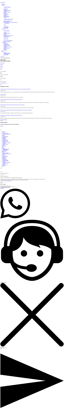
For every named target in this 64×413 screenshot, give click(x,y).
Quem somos (4, 4)
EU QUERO (2, 188)
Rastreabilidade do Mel (7, 53)
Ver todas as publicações (3, 119)
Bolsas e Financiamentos (7, 41)
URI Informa (4, 145)
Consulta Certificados (7, 45)
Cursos (3, 5)
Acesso (1, 2)
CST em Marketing (6, 23)
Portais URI (4, 138)
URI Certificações (6, 27)
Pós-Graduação (6, 26)
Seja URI (3, 135)
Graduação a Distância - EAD (6, 153)
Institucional (3, 42)
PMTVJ (5, 52)
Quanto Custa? (4, 137)
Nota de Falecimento (3, 94)
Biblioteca (3, 161)
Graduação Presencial (5, 133)
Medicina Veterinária (7, 16)
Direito (5, 12)
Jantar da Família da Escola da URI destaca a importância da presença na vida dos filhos (12, 104)
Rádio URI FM (6, 54)
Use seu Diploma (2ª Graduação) (8, 35)
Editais (5, 49)
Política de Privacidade (8, 180)
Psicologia (5, 17)
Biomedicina (5, 11)
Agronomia (5, 9)
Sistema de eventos (6, 44)
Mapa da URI (6, 43)
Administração (6, 8)
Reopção (5, 34)
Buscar (4, 2)
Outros (3, 134)
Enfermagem (5, 13)
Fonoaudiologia (6, 15)
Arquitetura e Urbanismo (7, 10)
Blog (2, 50)
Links (3, 51)
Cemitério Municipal (5, 149)
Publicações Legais (6, 48)
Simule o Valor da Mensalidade (8, 40)
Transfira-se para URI (7, 36)
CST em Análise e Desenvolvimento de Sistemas (10, 22)
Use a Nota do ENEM (7, 33)
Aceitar (1, 182)
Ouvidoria (5, 47)
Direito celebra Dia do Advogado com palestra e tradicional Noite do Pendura (11, 115)
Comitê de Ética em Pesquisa (8, 46)
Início (3, 3)
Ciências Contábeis (6, 21)
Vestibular (5, 32)
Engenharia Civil (6, 14)
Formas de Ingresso (5, 136)
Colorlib (20, 177)
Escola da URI (6, 28)
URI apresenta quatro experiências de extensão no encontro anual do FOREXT (11, 99)
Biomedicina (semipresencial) (8, 20)
